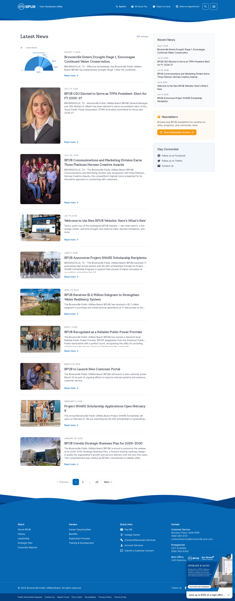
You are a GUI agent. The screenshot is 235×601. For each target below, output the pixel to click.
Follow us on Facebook (173, 155)
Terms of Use (120, 597)
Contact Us (167, 165)
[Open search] (206, 7)
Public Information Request (30, 597)
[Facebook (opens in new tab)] (186, 588)
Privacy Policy (105, 597)
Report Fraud (63, 597)
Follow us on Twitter (172, 160)
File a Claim (77, 597)
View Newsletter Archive (177, 132)
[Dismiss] (228, 556)
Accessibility (90, 597)
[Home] (21, 48)
